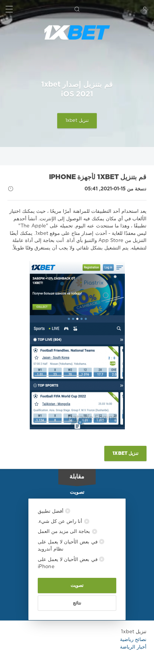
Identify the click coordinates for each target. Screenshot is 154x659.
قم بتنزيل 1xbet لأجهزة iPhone (98, 177)
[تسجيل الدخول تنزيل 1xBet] (145, 9)
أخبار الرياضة (133, 647)
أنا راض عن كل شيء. (61, 521)
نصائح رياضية (133, 640)
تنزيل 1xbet (77, 121)
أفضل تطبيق (51, 511)
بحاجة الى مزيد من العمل (65, 532)
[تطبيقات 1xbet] (77, 32)
